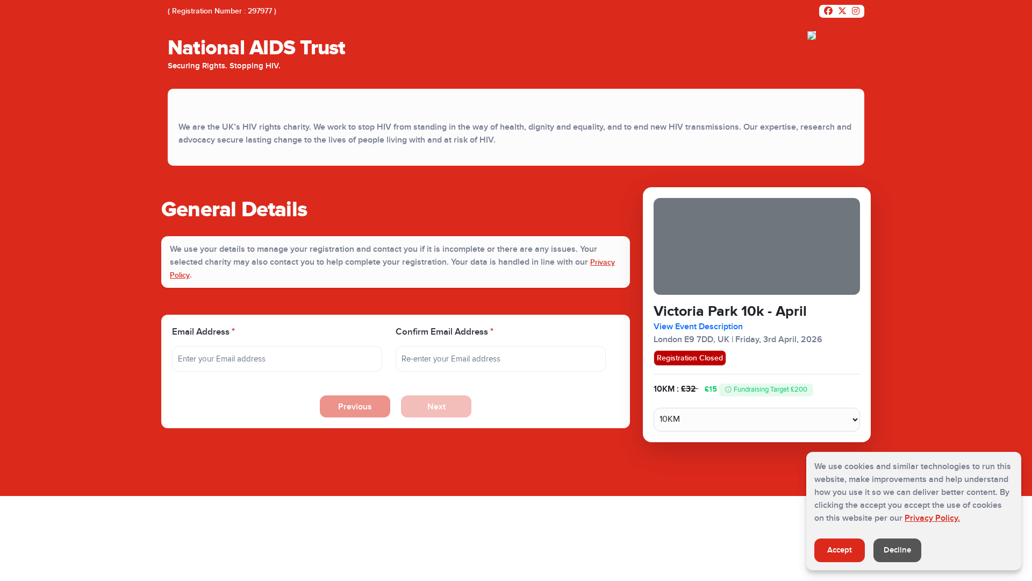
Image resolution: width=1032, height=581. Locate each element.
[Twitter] (842, 11)
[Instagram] (855, 11)
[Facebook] (828, 11)
